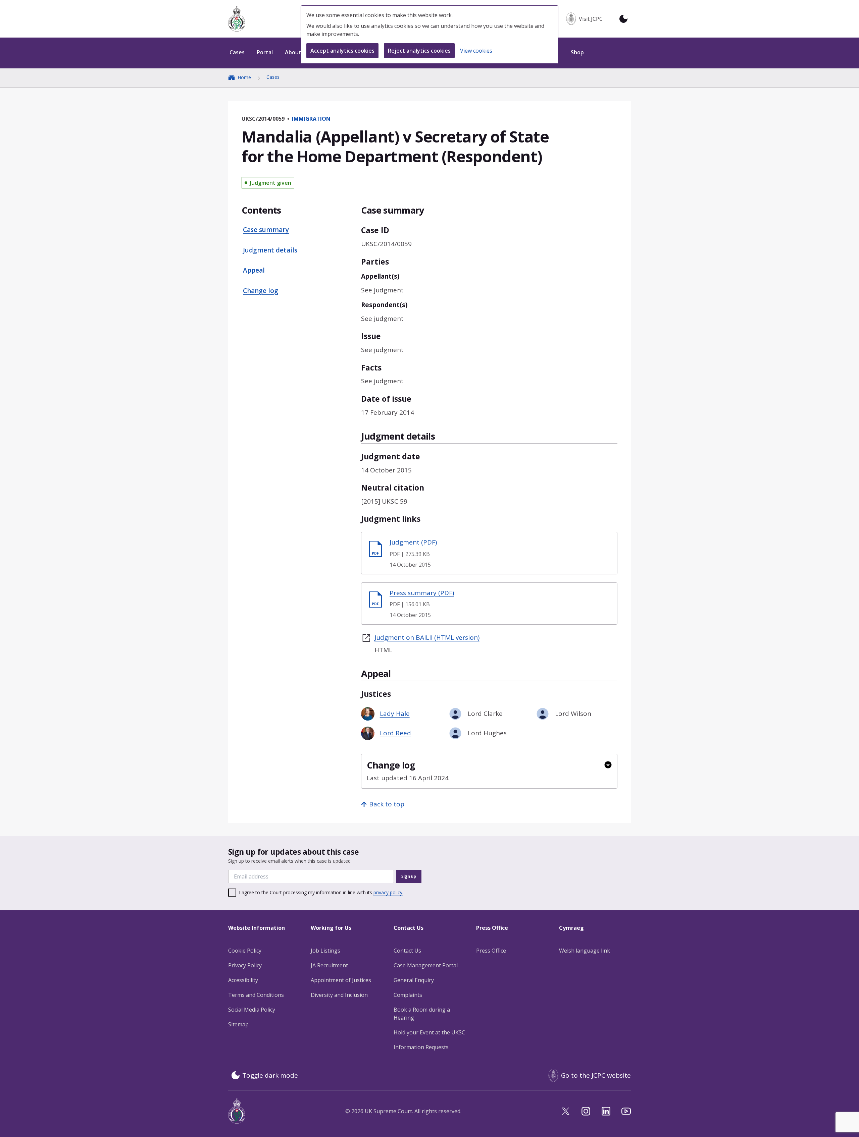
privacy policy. (388, 892)
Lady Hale (395, 713)
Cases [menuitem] (237, 52)
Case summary (266, 229)
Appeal (254, 270)
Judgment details (270, 250)
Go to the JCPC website (596, 1075)
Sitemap (238, 1024)
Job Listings (325, 950)
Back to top (386, 804)
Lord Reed (395, 733)
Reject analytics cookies (419, 50)
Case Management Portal (426, 965)
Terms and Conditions (256, 995)
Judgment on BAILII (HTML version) (426, 637)
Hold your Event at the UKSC (429, 1032)
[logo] (236, 19)
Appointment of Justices (341, 980)
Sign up (408, 876)
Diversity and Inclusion (339, 995)
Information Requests (421, 1047)
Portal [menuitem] (265, 52)
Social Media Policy (251, 1009)
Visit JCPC (591, 18)
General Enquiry (414, 980)
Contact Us (407, 950)
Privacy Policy (245, 965)
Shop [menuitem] (577, 52)
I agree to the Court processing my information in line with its (321, 892)
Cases (273, 77)
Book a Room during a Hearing (422, 1013)
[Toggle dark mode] (623, 18)
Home (244, 77)
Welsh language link (584, 950)
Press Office (491, 950)
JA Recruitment (329, 965)
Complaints (408, 995)
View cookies (476, 50)
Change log (260, 290)
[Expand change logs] (608, 765)
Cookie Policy (244, 950)
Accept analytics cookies (342, 50)
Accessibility (243, 980)
